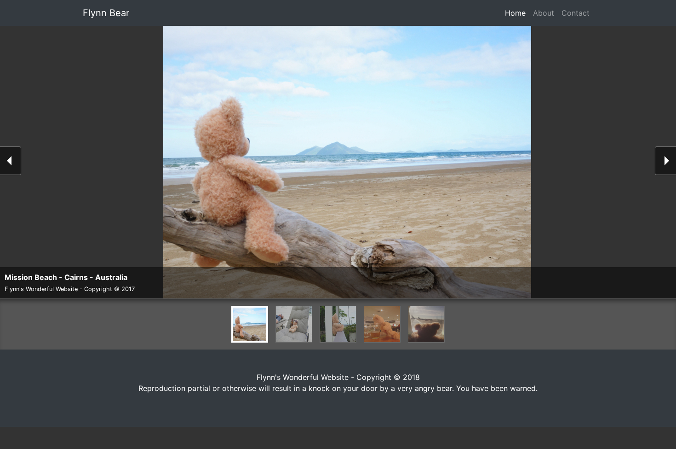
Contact (575, 12)
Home (517, 12)
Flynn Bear (106, 12)
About (543, 12)
